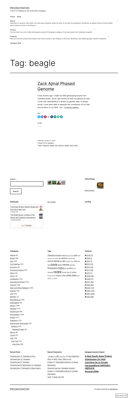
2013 (89, 264)
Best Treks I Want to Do (62, 359)
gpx (63, 261)
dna (56, 145)
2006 (90, 285)
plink (71, 145)
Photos (51, 31)
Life (11, 294)
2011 (89, 270)
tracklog (58, 275)
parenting (72, 265)
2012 (89, 267)
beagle (52, 145)
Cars (11, 261)
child (79, 255)
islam (75, 261)
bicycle (68, 255)
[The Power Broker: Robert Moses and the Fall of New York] (41, 208)
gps (61, 261)
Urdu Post (16, 344)
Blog (19, 17)
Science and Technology (19, 323)
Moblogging (14, 303)
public (76, 145)
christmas (49, 258)
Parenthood (14, 311)
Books (12, 258)
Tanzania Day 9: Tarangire (19, 362)
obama (60, 265)
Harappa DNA (15, 43)
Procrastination (19, 8)
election (64, 258)
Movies (12, 306)
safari (68, 272)
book (75, 255)
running (64, 272)
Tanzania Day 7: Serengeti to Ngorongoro (25, 368)
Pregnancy (14, 320)
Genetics (51, 143)
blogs (72, 255)
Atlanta (12, 255)
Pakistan (13, 309)
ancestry (58, 255)
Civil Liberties (15, 264)
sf (70, 272)
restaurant (50, 272)
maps (48, 265)
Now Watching (73, 356)
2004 (90, 291)
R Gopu (50, 362)
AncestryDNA (92, 371)
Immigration (14, 279)
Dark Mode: (120, 396)
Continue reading (71, 107)
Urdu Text (14, 341)
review (58, 271)
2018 (89, 255)
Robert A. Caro (15, 211)
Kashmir (13, 291)
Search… (13, 179)
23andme (46, 145)
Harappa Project (18, 329)
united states (71, 275)
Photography (15, 315)
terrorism (49, 275)
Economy (13, 267)
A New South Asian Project (98, 356)
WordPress (114, 389)
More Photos (89, 190)
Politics (12, 317)
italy (79, 261)
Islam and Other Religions (19, 288)
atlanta (64, 255)
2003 (90, 294)
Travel (12, 335)
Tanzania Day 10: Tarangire (20, 359)
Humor (12, 276)
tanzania (73, 272)
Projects (58, 37)
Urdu (12, 338)
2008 (89, 279)
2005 (90, 288)
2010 (89, 273)
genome (61, 145)
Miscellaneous (15, 300)
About (61, 23)
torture (53, 275)
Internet (13, 285)
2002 (90, 297)
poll (66, 268)
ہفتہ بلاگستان (50, 278)
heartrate (68, 261)
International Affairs (17, 282)
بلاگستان (55, 278)
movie (54, 264)
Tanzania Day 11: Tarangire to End (22, 356)
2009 (90, 276)
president (70, 268)
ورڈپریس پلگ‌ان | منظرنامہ (56, 356)
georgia (56, 261)
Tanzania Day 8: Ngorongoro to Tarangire (25, 365)
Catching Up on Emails (96, 362)
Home (12, 17)
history (72, 261)
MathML (13, 297)
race (75, 268)
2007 (90, 282)
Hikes (12, 273)
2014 (89, 261)
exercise (70, 258)
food (73, 258)
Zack (49, 359)
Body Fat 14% (59, 377)
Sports (12, 332)
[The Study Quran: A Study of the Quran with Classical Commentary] (41, 216)
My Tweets (51, 202)
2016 (89, 258)
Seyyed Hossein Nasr (16, 219)
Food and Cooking (17, 270)
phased (66, 145)
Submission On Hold (95, 359)
